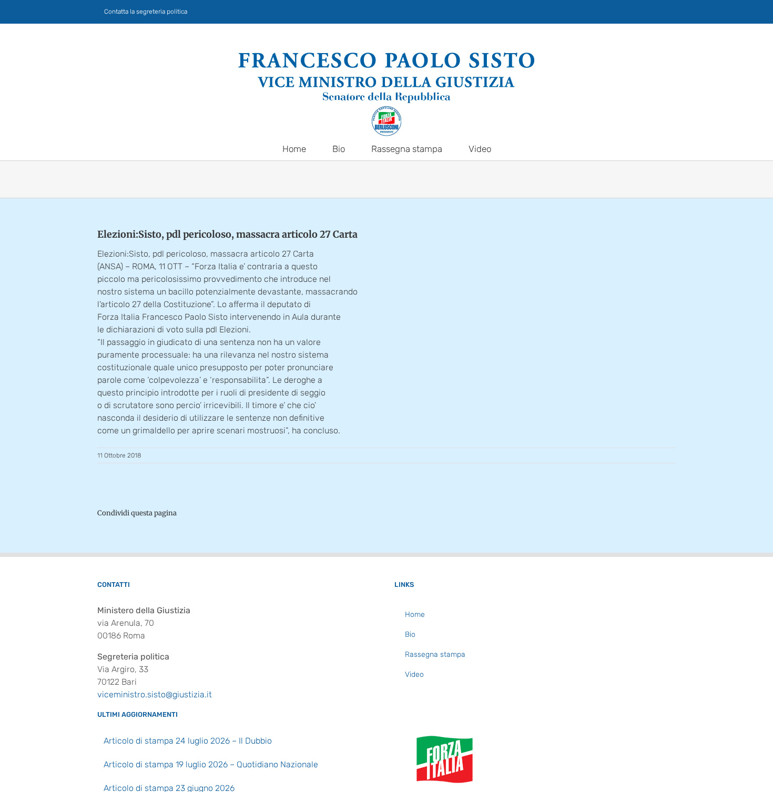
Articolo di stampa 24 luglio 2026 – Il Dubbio (188, 741)
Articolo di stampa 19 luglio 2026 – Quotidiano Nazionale (211, 764)
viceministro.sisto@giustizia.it (154, 694)
